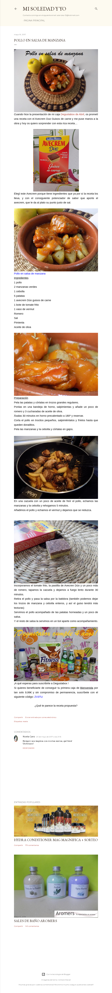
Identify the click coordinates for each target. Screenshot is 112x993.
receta (25, 721)
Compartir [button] (18, 717)
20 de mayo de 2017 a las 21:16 (48, 737)
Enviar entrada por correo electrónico (40, 717)
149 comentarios (32, 926)
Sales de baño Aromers (35, 920)
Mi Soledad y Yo (44, 8)
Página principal (34, 20)
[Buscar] (96, 8)
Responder (28, 748)
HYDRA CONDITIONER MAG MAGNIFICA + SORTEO (56, 840)
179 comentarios (32, 845)
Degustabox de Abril (72, 114)
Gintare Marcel (64, 980)
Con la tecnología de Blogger (58, 974)
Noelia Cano (29, 736)
